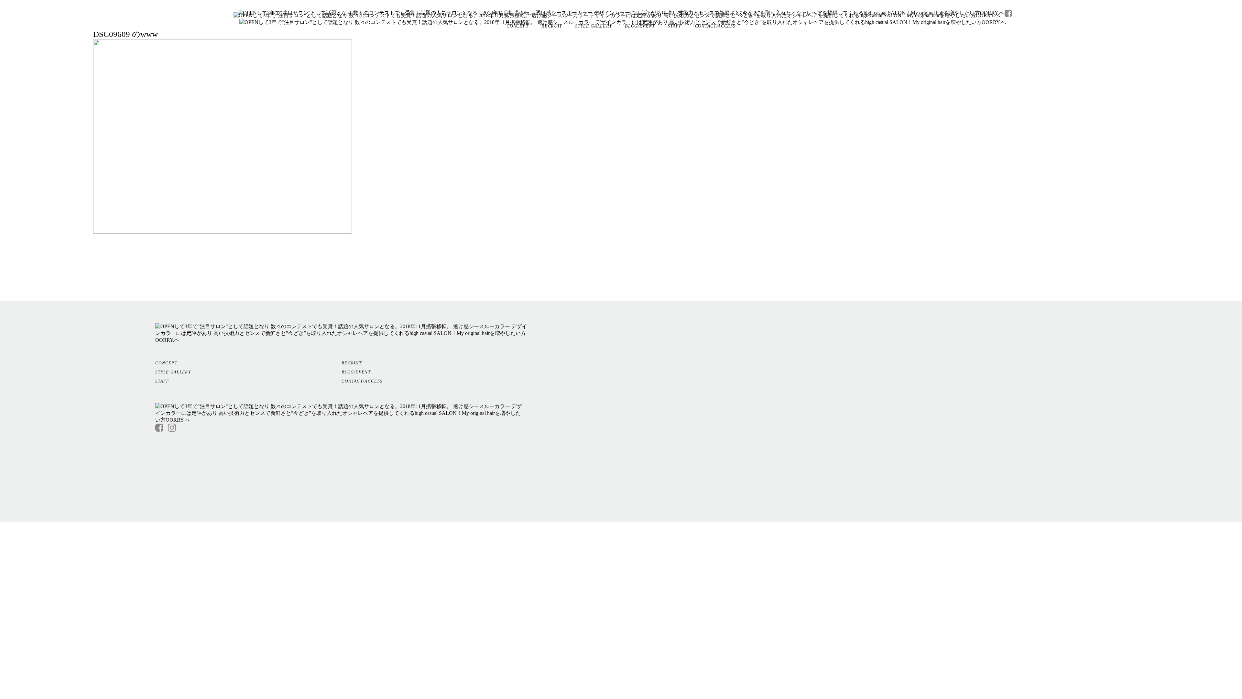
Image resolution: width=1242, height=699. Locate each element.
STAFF (675, 26)
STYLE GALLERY (593, 26)
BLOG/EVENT (640, 26)
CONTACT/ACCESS (715, 26)
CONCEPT (517, 26)
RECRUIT (551, 26)
